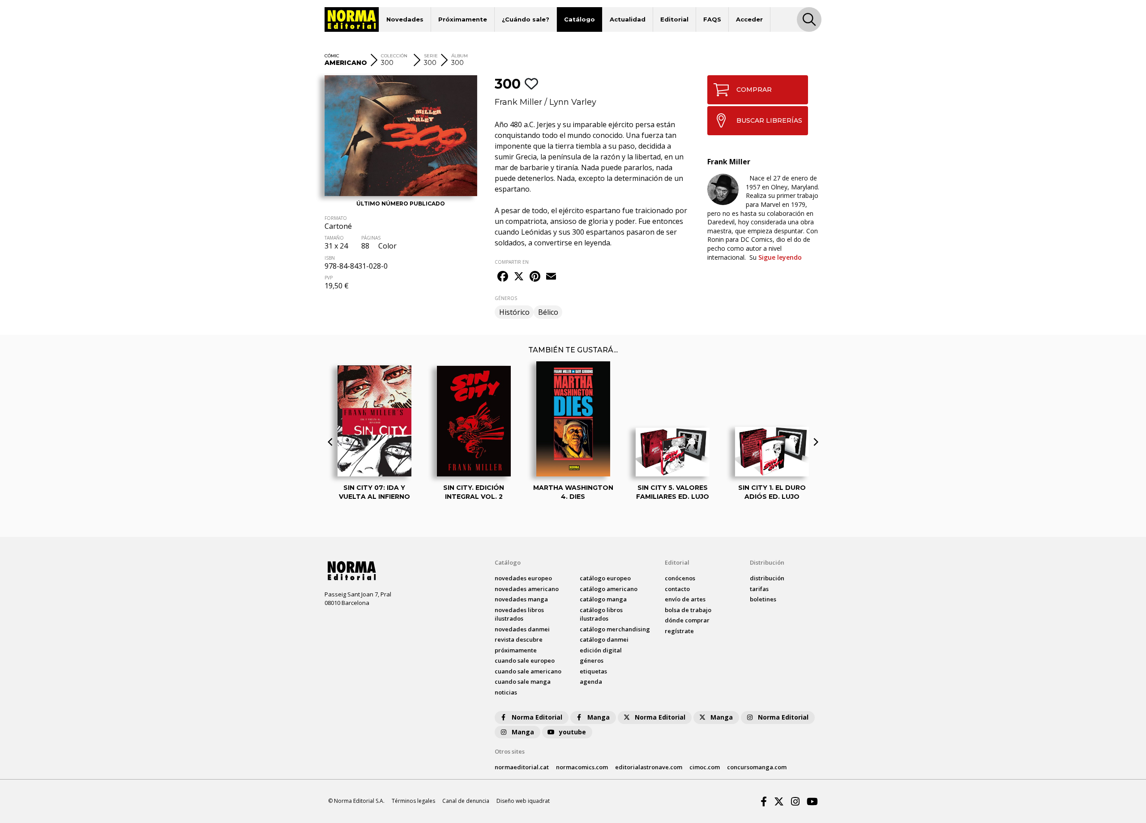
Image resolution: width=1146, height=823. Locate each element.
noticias (506, 692)
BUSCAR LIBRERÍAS (769, 120)
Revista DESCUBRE (519, 639)
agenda (591, 681)
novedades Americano (527, 589)
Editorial (674, 19)
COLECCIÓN (394, 56)
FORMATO (336, 218)
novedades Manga (521, 599)
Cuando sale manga (523, 681)
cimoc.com (704, 767)
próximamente (516, 650)
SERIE (431, 56)
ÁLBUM (459, 56)
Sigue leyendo (780, 257)
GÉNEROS (506, 298)
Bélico (548, 312)
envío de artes (685, 599)
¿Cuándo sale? (525, 19)
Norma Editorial (537, 717)
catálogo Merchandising (615, 629)
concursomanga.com (757, 767)
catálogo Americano (608, 589)
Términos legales (413, 801)
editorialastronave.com (648, 767)
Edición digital (601, 650)
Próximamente (462, 19)
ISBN (330, 258)
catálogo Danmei (604, 639)
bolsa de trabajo (688, 610)
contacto (677, 589)
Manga (598, 717)
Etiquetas (593, 671)
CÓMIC (332, 56)
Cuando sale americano (528, 671)
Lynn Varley (572, 102)
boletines (763, 599)
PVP (329, 277)
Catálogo (579, 19)
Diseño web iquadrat (523, 801)
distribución (767, 578)
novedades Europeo (523, 578)
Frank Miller (518, 102)
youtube (572, 732)
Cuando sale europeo (525, 660)
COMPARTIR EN (512, 262)
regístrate (679, 631)
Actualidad (628, 19)
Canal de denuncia (465, 801)
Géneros (591, 660)
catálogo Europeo (605, 578)
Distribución (767, 562)
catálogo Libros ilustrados (601, 614)
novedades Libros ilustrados (519, 614)
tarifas (759, 589)
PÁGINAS (371, 238)
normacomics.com (582, 767)
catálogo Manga (603, 599)
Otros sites (510, 751)
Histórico (514, 312)
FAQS (712, 19)
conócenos (680, 578)
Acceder (749, 19)
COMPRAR (754, 90)
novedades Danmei (522, 629)
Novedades (404, 19)
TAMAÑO (334, 238)
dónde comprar (687, 620)
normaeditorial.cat (522, 767)
